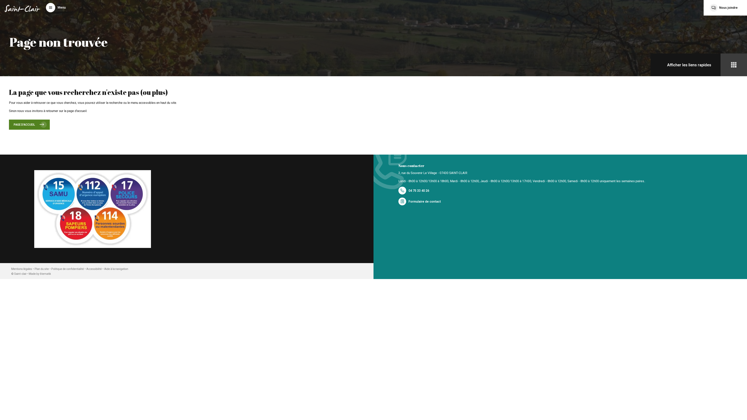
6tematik (45, 273)
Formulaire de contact (425, 201)
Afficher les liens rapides (689, 65)
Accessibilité (94, 268)
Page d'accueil (24, 124)
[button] (56, 7)
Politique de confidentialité (67, 268)
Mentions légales (21, 268)
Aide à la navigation (116, 268)
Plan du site (42, 268)
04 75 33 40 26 (419, 190)
